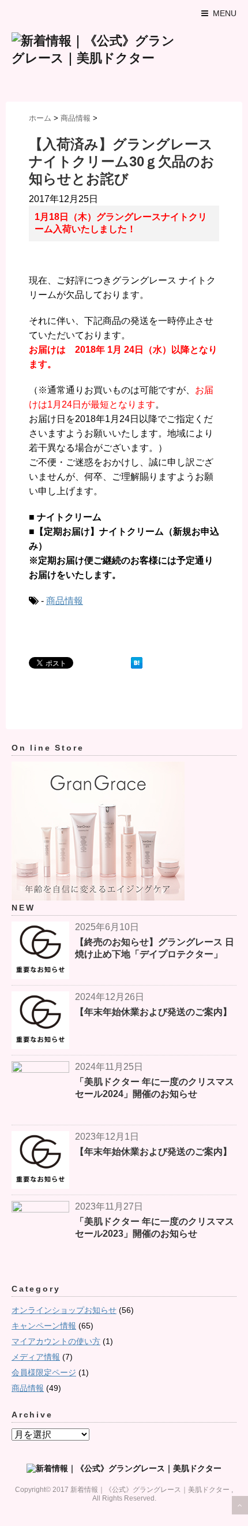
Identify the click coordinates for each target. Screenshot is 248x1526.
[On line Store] (124, 831)
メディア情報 (36, 1356)
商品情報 (64, 601)
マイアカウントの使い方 (56, 1341)
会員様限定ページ (44, 1372)
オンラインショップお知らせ (64, 1310)
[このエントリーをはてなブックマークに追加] (136, 663)
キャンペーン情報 (44, 1325)
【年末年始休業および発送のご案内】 (153, 1012)
